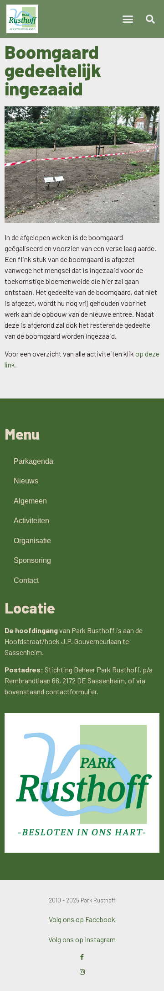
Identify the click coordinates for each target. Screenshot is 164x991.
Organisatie (32, 541)
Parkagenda (33, 461)
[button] (128, 19)
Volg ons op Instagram (82, 939)
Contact (26, 580)
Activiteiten (31, 520)
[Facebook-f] (82, 957)
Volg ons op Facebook (82, 919)
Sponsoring (32, 560)
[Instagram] (82, 972)
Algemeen (30, 501)
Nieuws (26, 481)
